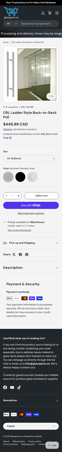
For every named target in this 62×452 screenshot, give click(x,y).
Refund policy (19, 441)
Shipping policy (28, 444)
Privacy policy (34, 441)
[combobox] (31, 23)
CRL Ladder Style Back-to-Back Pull (27, 42)
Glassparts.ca (16, 436)
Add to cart (41, 195)
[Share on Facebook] (20, 254)
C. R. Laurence (10, 107)
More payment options (31, 213)
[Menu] (56, 12)
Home (5, 42)
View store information (19, 230)
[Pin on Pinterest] (27, 254)
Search (6, 441)
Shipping (7, 129)
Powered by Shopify (33, 436)
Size (5, 151)
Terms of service (10, 444)
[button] (49, 12)
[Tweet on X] (14, 254)
